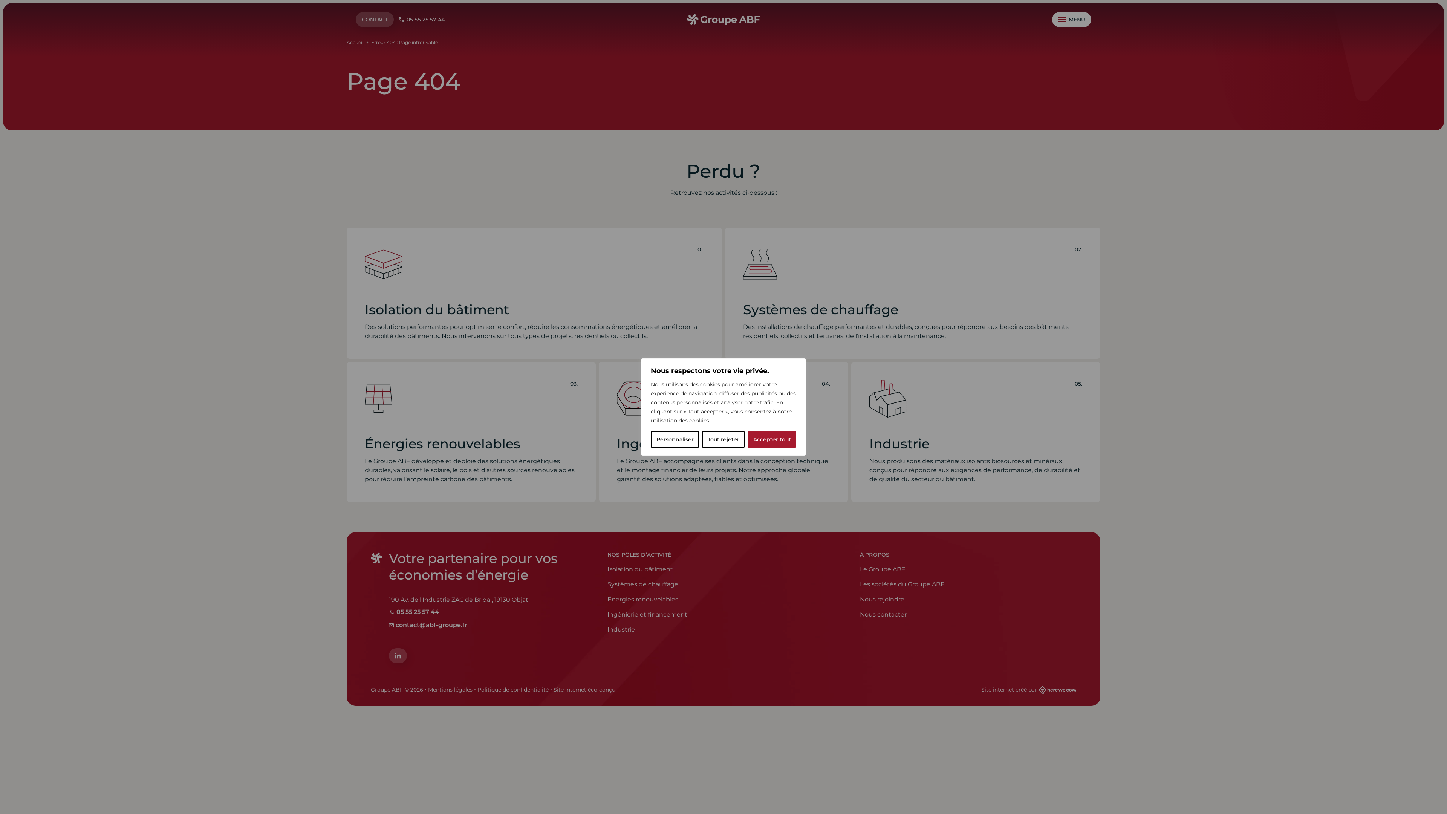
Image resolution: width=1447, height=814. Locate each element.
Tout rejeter (723, 439)
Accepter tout (772, 439)
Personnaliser (675, 439)
